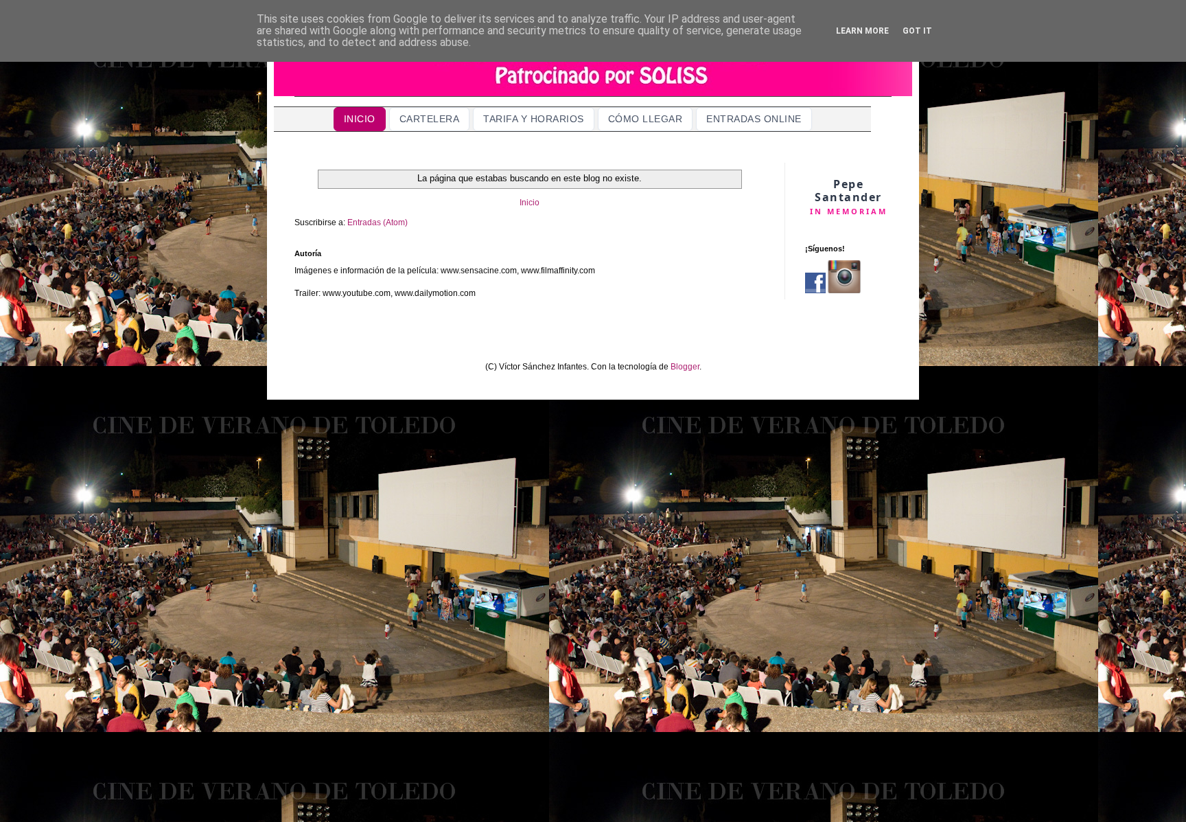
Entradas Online (754, 118)
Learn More (862, 31)
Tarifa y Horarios (533, 118)
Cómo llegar (645, 118)
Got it (917, 31)
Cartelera (429, 118)
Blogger (685, 367)
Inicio (359, 118)
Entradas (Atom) (377, 222)
